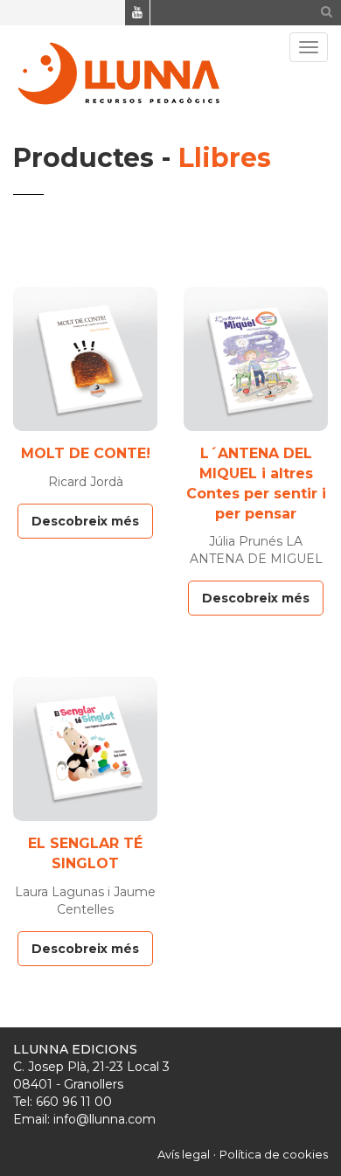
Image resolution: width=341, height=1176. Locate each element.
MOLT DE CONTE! (85, 453)
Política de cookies (273, 1154)
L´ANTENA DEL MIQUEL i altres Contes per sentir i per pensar (256, 483)
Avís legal (183, 1154)
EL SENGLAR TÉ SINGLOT (85, 853)
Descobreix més (85, 521)
